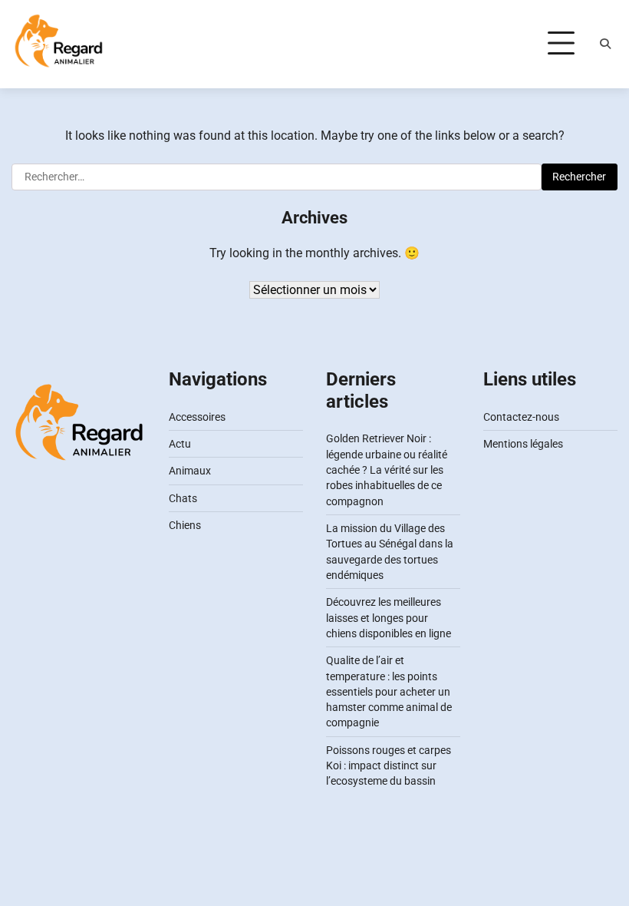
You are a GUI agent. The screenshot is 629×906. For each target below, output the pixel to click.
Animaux (190, 471)
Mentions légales (523, 444)
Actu (180, 444)
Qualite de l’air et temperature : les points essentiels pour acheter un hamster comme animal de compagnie (389, 691)
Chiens (185, 525)
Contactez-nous (521, 417)
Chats (183, 498)
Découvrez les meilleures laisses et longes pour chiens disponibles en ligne (388, 618)
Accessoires (197, 417)
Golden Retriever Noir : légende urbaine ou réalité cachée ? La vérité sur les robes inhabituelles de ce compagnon (386, 469)
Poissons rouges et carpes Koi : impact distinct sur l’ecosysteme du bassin (388, 766)
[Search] (605, 43)
